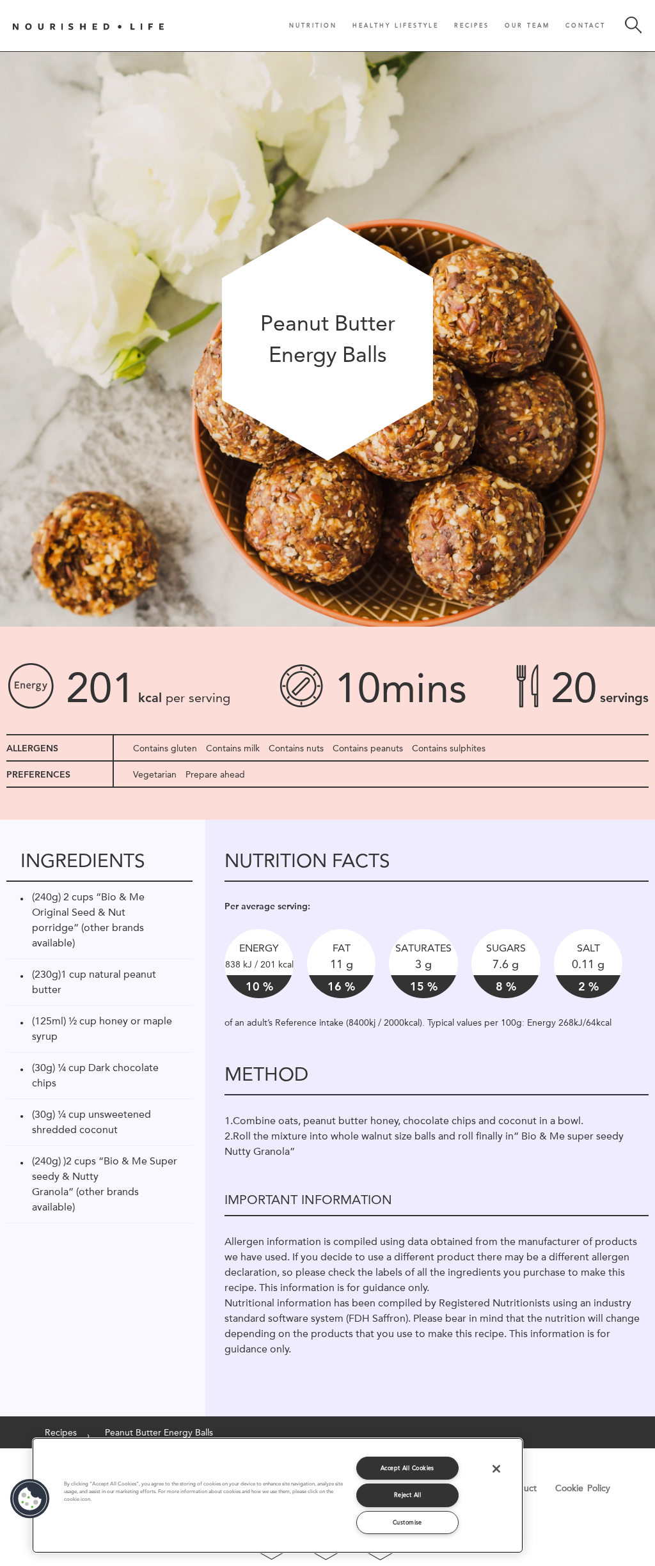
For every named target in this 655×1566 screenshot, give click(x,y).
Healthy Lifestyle (395, 25)
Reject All (408, 1495)
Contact (585, 25)
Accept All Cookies (407, 1468)
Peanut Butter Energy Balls (159, 1432)
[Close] (496, 1469)
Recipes (471, 25)
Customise (407, 1522)
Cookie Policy (582, 1488)
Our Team (527, 25)
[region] (277, 1495)
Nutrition (313, 25)
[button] (30, 1498)
